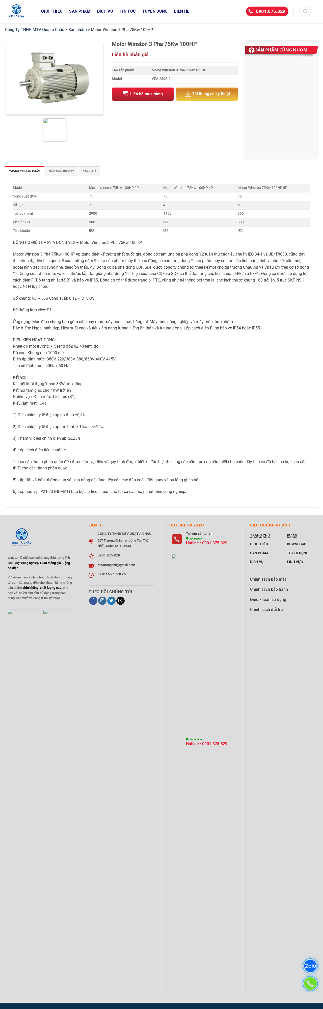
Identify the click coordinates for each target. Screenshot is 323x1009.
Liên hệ (181, 11)
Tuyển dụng (155, 11)
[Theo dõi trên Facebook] (93, 601)
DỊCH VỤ (105, 11)
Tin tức (128, 11)
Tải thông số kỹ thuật (211, 94)
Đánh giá (89, 171)
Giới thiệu (52, 11)
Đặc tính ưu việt (61, 171)
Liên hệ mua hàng (146, 94)
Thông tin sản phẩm (24, 171)
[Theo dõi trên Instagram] (102, 601)
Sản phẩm (80, 11)
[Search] (305, 11)
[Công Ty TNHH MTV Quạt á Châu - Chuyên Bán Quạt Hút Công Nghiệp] (19, 11)
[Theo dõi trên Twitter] (111, 601)
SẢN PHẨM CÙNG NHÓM (281, 50)
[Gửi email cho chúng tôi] (120, 601)
